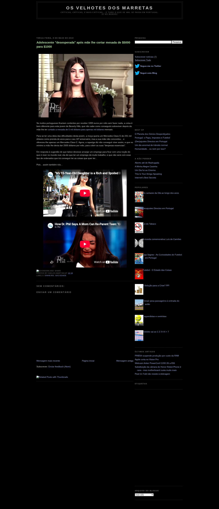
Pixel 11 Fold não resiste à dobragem (152, 374)
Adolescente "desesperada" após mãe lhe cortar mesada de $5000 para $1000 (83, 44)
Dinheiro (49, 275)
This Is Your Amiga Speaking (148, 174)
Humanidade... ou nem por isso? (150, 149)
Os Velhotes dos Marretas (109, 8)
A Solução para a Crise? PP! (156, 285)
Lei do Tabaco (149, 224)
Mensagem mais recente (48, 361)
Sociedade (60, 275)
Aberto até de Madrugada (147, 163)
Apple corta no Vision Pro (147, 359)
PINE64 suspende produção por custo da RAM (157, 355)
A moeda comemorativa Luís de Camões (162, 239)
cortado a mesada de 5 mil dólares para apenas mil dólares (76, 129)
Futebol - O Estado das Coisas (157, 270)
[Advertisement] (109, 27)
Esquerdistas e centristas (154, 316)
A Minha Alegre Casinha (146, 166)
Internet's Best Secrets (145, 177)
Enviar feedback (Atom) (59, 366)
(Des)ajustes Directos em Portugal (151, 141)
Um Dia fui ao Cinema (145, 170)
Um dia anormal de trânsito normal (151, 145)
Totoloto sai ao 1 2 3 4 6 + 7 (156, 331)
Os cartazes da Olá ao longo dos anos (161, 193)
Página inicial (88, 361)
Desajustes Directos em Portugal (158, 208)
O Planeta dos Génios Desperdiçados (152, 134)
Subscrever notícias (144, 57)
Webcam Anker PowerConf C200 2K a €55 (155, 363)
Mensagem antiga (124, 361)
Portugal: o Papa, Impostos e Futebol (152, 137)
